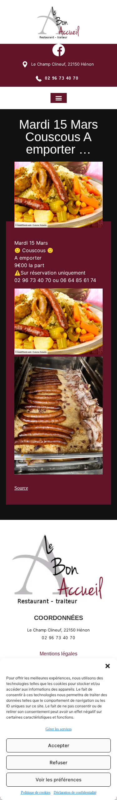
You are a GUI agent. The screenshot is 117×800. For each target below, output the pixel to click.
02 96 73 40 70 (61, 78)
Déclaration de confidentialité (75, 792)
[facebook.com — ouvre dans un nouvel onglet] (58, 51)
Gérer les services (59, 729)
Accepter (58, 745)
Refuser (58, 762)
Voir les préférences (58, 780)
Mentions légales (58, 653)
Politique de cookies (36, 792)
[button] (108, 666)
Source (21, 488)
